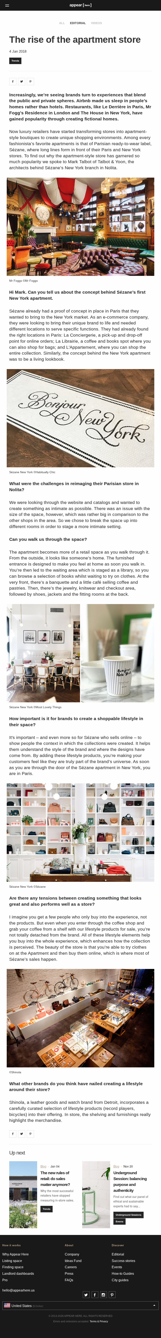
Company (72, 1254)
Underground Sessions (128, 1214)
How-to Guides (123, 1273)
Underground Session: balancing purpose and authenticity (130, 1182)
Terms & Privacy (99, 1321)
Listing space (12, 1261)
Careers (71, 1267)
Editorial (78, 23)
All (62, 23)
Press (69, 1273)
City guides (120, 1280)
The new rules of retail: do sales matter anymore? (55, 1179)
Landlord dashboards (18, 1273)
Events (119, 1221)
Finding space (12, 1267)
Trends (15, 60)
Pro (5, 1280)
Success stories (123, 1261)
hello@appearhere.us (18, 1290)
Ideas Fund (73, 1261)
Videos (96, 23)
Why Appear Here (15, 1254)
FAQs (69, 1280)
